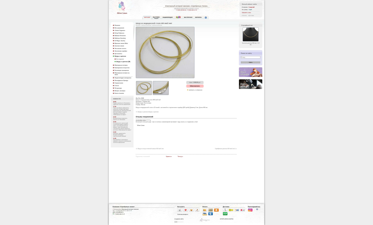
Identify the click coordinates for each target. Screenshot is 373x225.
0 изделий (251, 7)
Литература (118, 88)
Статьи (117, 85)
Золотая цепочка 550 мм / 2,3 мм (250, 43)
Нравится (169, 156)
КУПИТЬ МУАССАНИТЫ (226, 219)
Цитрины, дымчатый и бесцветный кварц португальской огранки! (119, 135)
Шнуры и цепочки (120, 56)
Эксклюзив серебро (121, 51)
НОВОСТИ (117, 99)
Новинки (117, 25)
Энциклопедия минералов (123, 78)
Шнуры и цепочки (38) (123, 61)
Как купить (181, 206)
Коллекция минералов (122, 70)
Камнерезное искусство (122, 67)
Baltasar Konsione (120, 35)
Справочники (119, 83)
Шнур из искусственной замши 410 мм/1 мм (151, 148)
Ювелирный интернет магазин (130, 209)
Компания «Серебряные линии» (124, 206)
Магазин (138, 25)
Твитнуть (180, 156)
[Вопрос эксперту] (250, 90)
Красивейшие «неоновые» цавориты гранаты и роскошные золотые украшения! (122, 141)
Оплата (245, 15)
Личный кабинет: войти (249, 4)
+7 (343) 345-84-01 (181, 10)
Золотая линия (119, 46)
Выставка (156, 18)
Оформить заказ (246, 12)
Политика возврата (182, 214)
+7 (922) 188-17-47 (119, 214)
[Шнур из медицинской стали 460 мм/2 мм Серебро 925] (144, 95)
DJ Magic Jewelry (120, 40)
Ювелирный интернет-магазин (177, 6)
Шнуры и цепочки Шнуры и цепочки (148, 112)
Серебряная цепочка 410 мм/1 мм (225, 148)
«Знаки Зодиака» (120, 30)
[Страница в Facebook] (257, 210)
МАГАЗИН (147, 17)
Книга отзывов (119, 93)
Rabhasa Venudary (120, 38)
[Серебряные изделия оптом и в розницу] (205, 221)
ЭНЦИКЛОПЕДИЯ (168, 17)
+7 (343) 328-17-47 (192, 10)
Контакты (198, 17)
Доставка (251, 15)
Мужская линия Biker (121, 43)
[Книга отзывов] (250, 78)
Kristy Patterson (119, 33)
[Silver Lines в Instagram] (251, 212)
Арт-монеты (118, 53)
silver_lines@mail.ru (118, 212)
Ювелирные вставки (121, 65)
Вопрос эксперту (120, 90)
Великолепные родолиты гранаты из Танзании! (120, 119)
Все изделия (120, 59)
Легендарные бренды (121, 80)
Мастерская (188, 17)
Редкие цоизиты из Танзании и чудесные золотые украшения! (121, 103)
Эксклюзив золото (120, 48)
